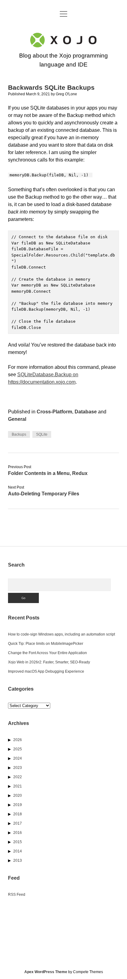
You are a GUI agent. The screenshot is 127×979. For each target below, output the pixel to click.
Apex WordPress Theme (45, 972)
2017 (17, 823)
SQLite (41, 434)
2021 (17, 786)
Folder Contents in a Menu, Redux (48, 473)
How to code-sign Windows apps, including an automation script (61, 634)
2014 (17, 851)
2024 (17, 758)
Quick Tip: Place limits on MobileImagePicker (45, 643)
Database (86, 411)
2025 (17, 749)
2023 (17, 768)
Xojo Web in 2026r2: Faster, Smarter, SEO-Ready (49, 662)
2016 (17, 832)
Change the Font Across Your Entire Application (47, 653)
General (17, 419)
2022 (17, 777)
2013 (17, 860)
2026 (17, 740)
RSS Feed (16, 894)
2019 (17, 805)
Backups (19, 434)
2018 (17, 814)
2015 (17, 842)
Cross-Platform (54, 411)
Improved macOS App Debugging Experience (46, 671)
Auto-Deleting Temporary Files (43, 493)
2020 (17, 795)
